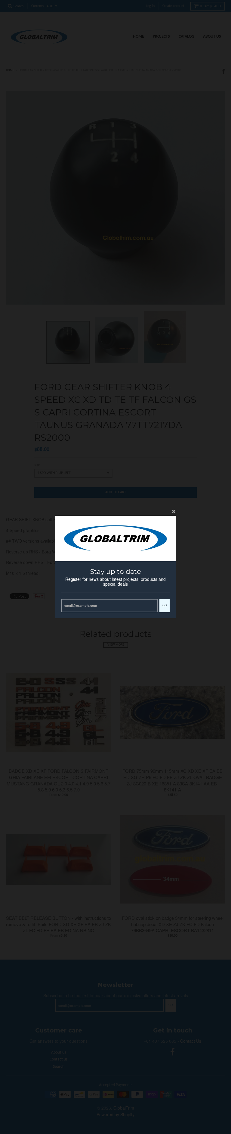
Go (164, 605)
